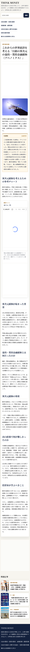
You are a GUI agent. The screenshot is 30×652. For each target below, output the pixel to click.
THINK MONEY (10, 2)
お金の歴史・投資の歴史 (8, 22)
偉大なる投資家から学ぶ (8, 36)
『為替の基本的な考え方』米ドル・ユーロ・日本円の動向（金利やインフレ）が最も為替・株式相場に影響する (19, 601)
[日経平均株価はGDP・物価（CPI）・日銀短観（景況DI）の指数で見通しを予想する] (5, 586)
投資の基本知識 (5, 33)
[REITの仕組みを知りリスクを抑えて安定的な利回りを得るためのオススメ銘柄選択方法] (5, 612)
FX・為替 (12, 595)
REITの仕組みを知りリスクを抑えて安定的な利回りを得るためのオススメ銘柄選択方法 (19, 614)
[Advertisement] (15, 80)
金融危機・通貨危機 (6, 25)
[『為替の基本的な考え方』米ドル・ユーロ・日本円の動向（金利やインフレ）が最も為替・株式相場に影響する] (5, 599)
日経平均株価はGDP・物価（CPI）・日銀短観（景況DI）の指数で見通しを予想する (18, 587)
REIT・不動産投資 (14, 609)
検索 (26, 15)
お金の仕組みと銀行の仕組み (9, 29)
